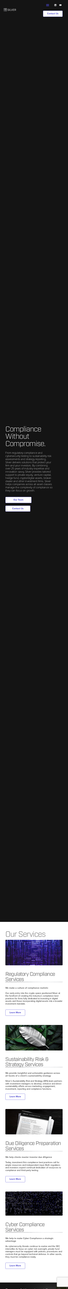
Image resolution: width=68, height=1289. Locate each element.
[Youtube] (60, 5)
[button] (47, 5)
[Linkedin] (55, 5)
